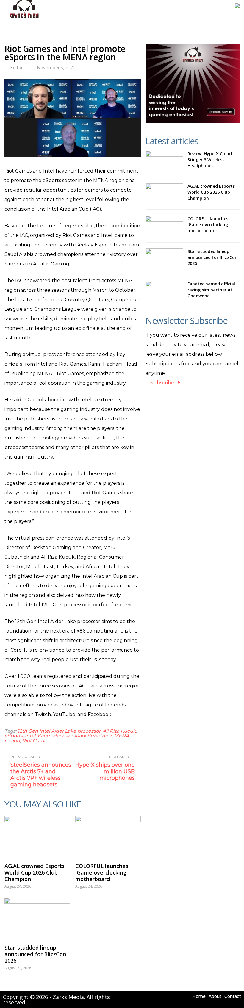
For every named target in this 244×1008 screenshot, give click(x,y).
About (215, 996)
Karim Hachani (54, 736)
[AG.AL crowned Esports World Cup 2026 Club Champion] (37, 836)
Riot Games (35, 740)
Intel (30, 736)
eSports (13, 736)
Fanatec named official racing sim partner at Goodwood (211, 290)
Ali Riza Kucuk (119, 731)
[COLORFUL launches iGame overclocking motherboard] (108, 836)
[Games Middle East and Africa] (24, 18)
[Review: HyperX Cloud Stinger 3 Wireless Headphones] (164, 161)
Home (199, 996)
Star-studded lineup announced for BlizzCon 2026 (35, 954)
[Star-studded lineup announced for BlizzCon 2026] (37, 918)
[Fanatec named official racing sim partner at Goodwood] (164, 291)
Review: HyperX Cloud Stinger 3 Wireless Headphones (209, 159)
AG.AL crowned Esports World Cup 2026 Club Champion (34, 872)
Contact (232, 996)
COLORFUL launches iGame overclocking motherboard (101, 872)
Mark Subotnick (93, 736)
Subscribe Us (165, 383)
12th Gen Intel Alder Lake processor (59, 731)
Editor (16, 67)
